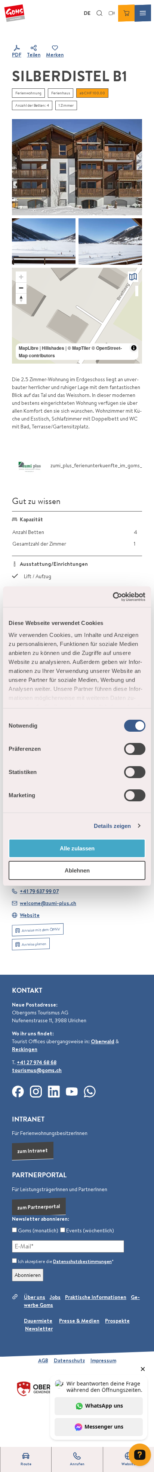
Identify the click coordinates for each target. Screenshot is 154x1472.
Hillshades (53, 348)
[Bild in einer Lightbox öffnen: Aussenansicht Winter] (77, 167)
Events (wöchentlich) (89, 1230)
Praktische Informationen (95, 1297)
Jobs (55, 1297)
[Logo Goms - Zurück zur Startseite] (14, 13)
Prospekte (117, 1320)
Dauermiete (38, 1320)
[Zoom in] (21, 276)
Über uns (34, 1297)
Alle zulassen (77, 848)
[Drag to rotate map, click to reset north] (21, 298)
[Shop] (126, 13)
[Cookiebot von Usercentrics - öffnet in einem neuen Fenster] (112, 597)
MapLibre (28, 348)
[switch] (134, 749)
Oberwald (102, 1041)
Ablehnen (77, 870)
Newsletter (39, 1328)
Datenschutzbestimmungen (82, 1261)
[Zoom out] (21, 287)
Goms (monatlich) (37, 1230)
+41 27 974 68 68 (36, 1062)
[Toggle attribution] (133, 347)
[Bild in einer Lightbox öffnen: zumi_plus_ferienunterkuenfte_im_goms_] (29, 466)
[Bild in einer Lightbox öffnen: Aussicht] (44, 241)
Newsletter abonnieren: (40, 1219)
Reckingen (24, 1049)
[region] (77, 316)
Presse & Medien (79, 1320)
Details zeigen (112, 826)
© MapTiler (79, 348)
